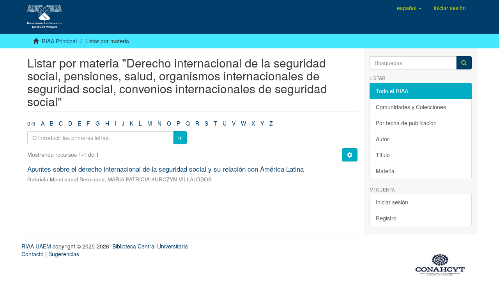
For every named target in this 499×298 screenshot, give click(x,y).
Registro (386, 218)
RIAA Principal (59, 41)
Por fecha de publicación (406, 123)
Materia (385, 171)
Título (383, 155)
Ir (180, 138)
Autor (382, 139)
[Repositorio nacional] (442, 263)
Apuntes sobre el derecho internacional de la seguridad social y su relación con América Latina (165, 169)
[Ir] (464, 62)
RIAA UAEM (37, 246)
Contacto (32, 254)
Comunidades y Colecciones (411, 107)
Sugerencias (63, 254)
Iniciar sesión (392, 202)
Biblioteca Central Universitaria (150, 246)
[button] (409, 8)
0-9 (31, 123)
